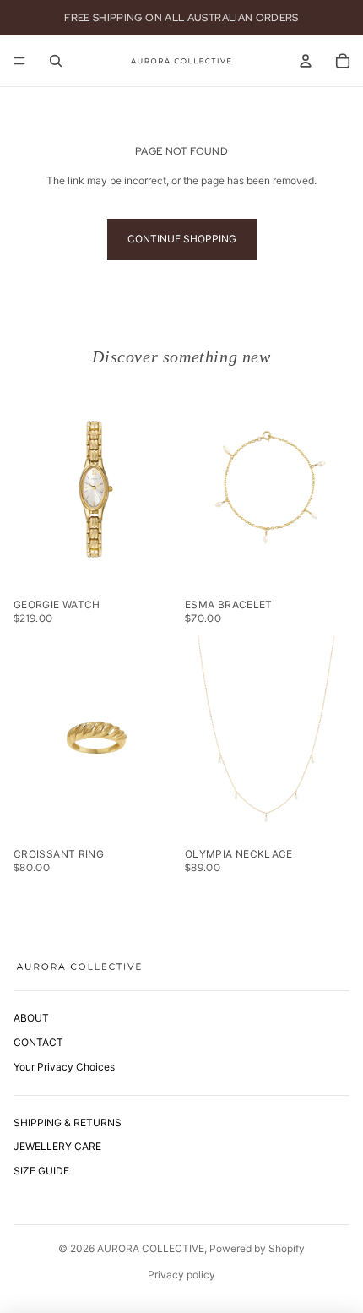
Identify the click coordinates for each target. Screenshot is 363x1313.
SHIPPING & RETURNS (68, 1122)
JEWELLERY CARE (57, 1146)
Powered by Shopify (257, 1248)
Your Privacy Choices (64, 1066)
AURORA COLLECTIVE (150, 1248)
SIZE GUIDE (41, 1170)
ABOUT (31, 1017)
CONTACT (38, 1042)
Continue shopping (181, 238)
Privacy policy (181, 1274)
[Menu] (19, 60)
